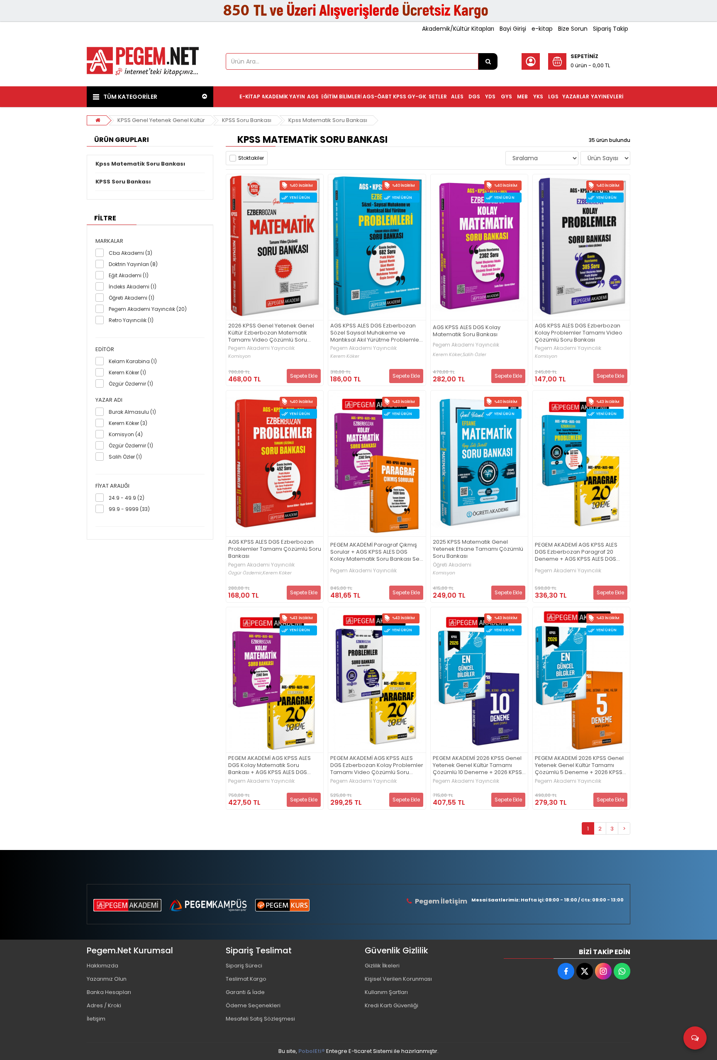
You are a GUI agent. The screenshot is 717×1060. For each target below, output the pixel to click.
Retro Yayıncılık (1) (131, 320)
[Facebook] (566, 971)
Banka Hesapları (109, 992)
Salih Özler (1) (125, 456)
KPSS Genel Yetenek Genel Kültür (161, 120)
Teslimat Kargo (246, 979)
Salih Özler (474, 355)
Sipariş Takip (610, 28)
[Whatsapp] (622, 971)
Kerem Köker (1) (127, 372)
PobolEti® (311, 1051)
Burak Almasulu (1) (132, 411)
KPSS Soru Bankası (246, 120)
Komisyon (239, 356)
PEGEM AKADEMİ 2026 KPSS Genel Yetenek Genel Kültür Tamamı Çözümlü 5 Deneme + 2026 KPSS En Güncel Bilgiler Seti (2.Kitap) (579, 765)
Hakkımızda (102, 966)
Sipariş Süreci (244, 966)
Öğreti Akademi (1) (131, 297)
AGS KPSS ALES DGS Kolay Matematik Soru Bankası (466, 331)
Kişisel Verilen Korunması (398, 979)
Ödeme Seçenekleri (253, 1005)
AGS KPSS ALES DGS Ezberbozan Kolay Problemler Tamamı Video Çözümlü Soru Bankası (578, 333)
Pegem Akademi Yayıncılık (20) (148, 309)
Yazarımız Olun (107, 979)
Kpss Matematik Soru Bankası (327, 120)
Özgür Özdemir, (245, 573)
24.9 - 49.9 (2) (126, 497)
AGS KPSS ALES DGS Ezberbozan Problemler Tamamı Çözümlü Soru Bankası (274, 549)
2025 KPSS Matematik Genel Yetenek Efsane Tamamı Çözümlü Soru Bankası (478, 549)
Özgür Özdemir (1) (131, 383)
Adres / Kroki (104, 1005)
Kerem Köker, (448, 355)
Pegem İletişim (441, 901)
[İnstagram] (603, 971)
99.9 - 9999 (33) (129, 509)
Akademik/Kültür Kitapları (458, 28)
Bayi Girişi (513, 28)
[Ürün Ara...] (488, 61)
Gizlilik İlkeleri (382, 966)
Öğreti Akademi (452, 565)
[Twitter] (584, 971)
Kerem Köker (344, 356)
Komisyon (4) (126, 434)
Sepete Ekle (303, 375)
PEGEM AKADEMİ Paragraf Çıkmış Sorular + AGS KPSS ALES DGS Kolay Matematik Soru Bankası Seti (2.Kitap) (376, 552)
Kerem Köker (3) (128, 423)
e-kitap (542, 28)
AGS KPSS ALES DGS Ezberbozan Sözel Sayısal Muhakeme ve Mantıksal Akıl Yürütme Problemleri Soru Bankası (376, 333)
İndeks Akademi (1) (132, 286)
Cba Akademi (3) (130, 252)
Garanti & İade (245, 992)
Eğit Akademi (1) (129, 275)
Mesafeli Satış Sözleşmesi (260, 1019)
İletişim (96, 1019)
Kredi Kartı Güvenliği (391, 1005)
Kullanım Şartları (386, 992)
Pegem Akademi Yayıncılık (261, 348)
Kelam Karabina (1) (133, 361)
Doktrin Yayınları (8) (133, 264)
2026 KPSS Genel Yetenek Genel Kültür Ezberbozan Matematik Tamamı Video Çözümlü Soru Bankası (271, 333)
